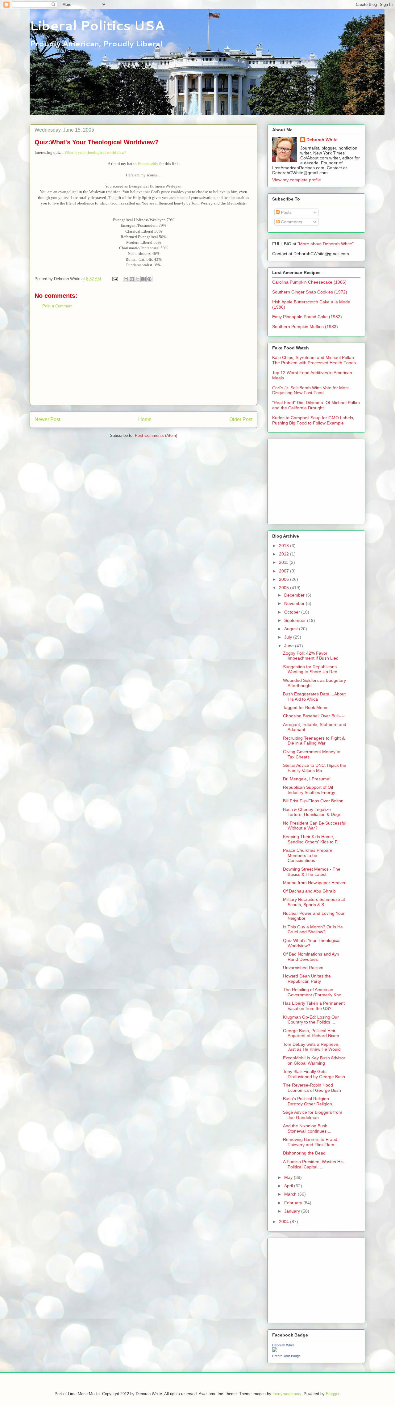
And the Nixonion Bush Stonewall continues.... (307, 1128)
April (289, 1185)
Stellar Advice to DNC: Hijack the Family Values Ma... (314, 768)
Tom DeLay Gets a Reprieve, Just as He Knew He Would (312, 1047)
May (289, 1177)
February (293, 1202)
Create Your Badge (286, 1356)
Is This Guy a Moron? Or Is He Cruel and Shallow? (313, 929)
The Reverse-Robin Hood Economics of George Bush (312, 1088)
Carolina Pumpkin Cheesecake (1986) (309, 282)
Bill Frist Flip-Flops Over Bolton (313, 800)
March (291, 1194)
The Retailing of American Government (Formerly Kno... (314, 992)
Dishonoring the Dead (304, 1153)
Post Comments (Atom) (156, 435)
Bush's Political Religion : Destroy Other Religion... (309, 1101)
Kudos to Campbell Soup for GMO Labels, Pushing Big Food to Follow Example (313, 420)
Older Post (240, 419)
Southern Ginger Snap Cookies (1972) (309, 291)
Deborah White (322, 139)
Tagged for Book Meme (306, 707)
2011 (284, 562)
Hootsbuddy (148, 163)
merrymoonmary (286, 1393)
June (289, 645)
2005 (284, 587)
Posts (286, 212)
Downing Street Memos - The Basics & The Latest (311, 872)
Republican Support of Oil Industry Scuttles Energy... (311, 790)
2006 (284, 579)
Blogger (332, 1393)
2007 (284, 570)
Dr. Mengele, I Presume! (307, 778)
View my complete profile (296, 179)
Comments (291, 221)
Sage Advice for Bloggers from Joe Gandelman (312, 1115)
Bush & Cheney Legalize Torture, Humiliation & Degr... (313, 812)
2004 (284, 1221)
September (295, 620)
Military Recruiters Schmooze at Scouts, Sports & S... (314, 902)
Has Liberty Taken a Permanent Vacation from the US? (314, 1006)
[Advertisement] (143, 361)
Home (145, 419)
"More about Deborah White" (325, 243)
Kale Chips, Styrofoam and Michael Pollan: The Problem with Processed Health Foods (314, 360)
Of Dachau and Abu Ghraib (309, 891)
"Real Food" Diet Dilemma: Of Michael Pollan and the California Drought (316, 405)
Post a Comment (57, 306)
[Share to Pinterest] (149, 279)
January (292, 1211)
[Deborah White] (274, 1350)
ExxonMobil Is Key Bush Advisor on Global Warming (314, 1060)
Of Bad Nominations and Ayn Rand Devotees (311, 957)
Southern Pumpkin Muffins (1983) (305, 326)
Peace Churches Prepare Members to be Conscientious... (307, 855)
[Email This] (126, 279)
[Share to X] (138, 279)
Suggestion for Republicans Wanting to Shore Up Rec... (312, 669)
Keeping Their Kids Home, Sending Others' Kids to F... (312, 839)
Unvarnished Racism (303, 967)
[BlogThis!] (132, 279)
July (288, 637)
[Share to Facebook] (143, 279)
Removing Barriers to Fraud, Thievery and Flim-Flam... (311, 1142)
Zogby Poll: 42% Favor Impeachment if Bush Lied (311, 656)
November (295, 603)
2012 (284, 553)
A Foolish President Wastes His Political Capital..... (313, 1164)
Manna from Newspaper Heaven (315, 882)
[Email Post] (114, 279)
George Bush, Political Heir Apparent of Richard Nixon (311, 1033)
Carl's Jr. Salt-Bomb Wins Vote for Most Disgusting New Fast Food (310, 390)
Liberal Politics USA (97, 25)
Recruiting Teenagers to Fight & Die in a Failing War (314, 741)
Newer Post (47, 419)
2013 (284, 545)
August (291, 628)
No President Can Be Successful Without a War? (314, 826)
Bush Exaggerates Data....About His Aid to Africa (314, 696)
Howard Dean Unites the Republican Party (307, 978)
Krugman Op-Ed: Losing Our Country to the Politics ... (311, 1020)
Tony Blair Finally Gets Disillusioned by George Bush (314, 1074)
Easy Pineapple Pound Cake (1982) (307, 316)
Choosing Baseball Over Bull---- (314, 715)
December (295, 595)
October (292, 612)
